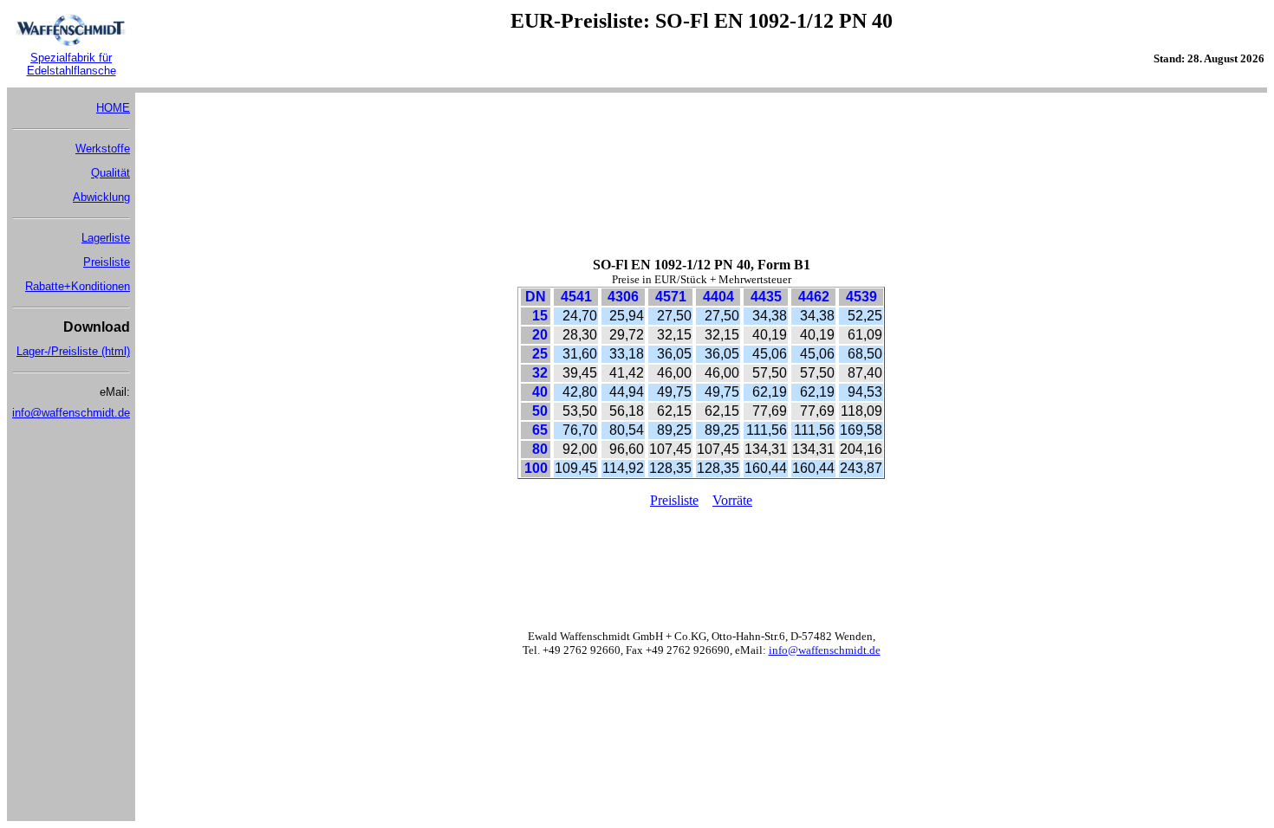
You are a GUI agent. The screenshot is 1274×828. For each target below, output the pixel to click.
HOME (113, 107)
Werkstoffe (102, 148)
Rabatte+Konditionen (77, 286)
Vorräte (732, 500)
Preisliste (106, 262)
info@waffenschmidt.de (71, 412)
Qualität (110, 172)
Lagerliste (105, 237)
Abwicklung (101, 197)
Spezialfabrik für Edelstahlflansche (71, 64)
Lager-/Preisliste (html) (73, 351)
